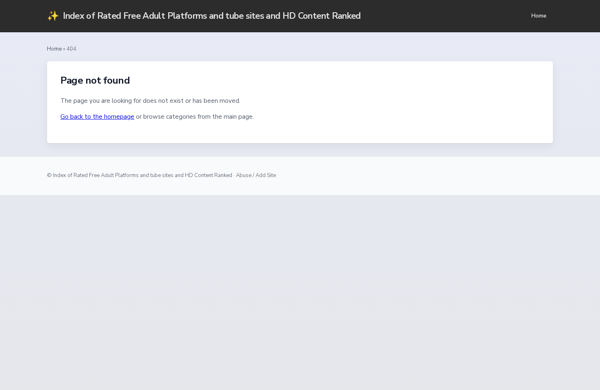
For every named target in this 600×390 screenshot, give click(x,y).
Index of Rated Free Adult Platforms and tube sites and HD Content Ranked (204, 15)
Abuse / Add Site (256, 175)
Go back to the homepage (97, 117)
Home (539, 15)
